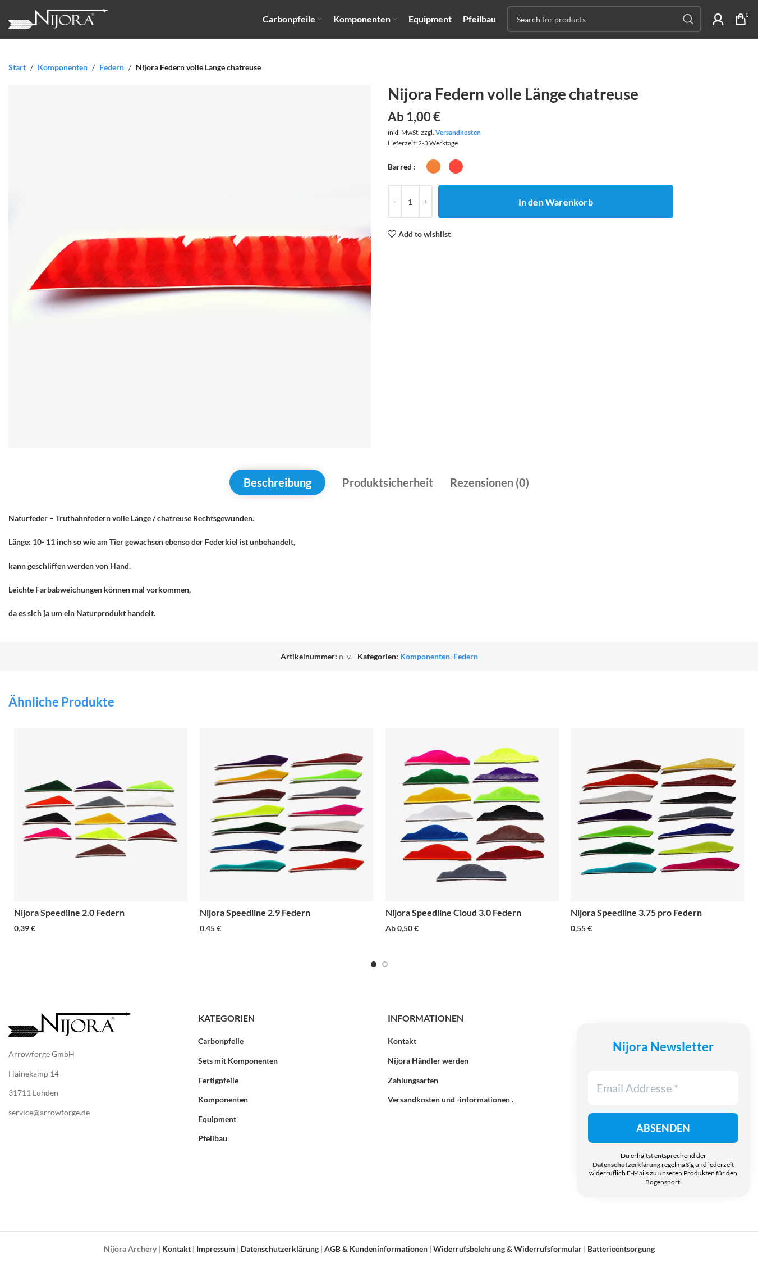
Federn (111, 67)
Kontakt (402, 1041)
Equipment (217, 1119)
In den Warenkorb (555, 202)
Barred (400, 166)
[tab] (277, 482)
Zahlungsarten (413, 1080)
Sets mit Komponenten (238, 1060)
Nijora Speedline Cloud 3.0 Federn (453, 912)
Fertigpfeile (218, 1080)
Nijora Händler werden (428, 1060)
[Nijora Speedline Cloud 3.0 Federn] (472, 814)
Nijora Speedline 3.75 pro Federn (636, 912)
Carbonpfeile (221, 1041)
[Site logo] (58, 18)
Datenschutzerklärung (626, 1164)
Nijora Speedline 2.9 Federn (255, 912)
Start (17, 67)
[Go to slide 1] (373, 964)
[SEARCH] (688, 19)
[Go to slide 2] (385, 964)
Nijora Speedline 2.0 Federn (69, 912)
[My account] (718, 19)
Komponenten (63, 67)
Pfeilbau (212, 1138)
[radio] (433, 166)
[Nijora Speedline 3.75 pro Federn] (657, 814)
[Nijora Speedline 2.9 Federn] (286, 814)
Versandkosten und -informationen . (450, 1099)
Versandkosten (458, 132)
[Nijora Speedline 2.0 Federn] (100, 814)
